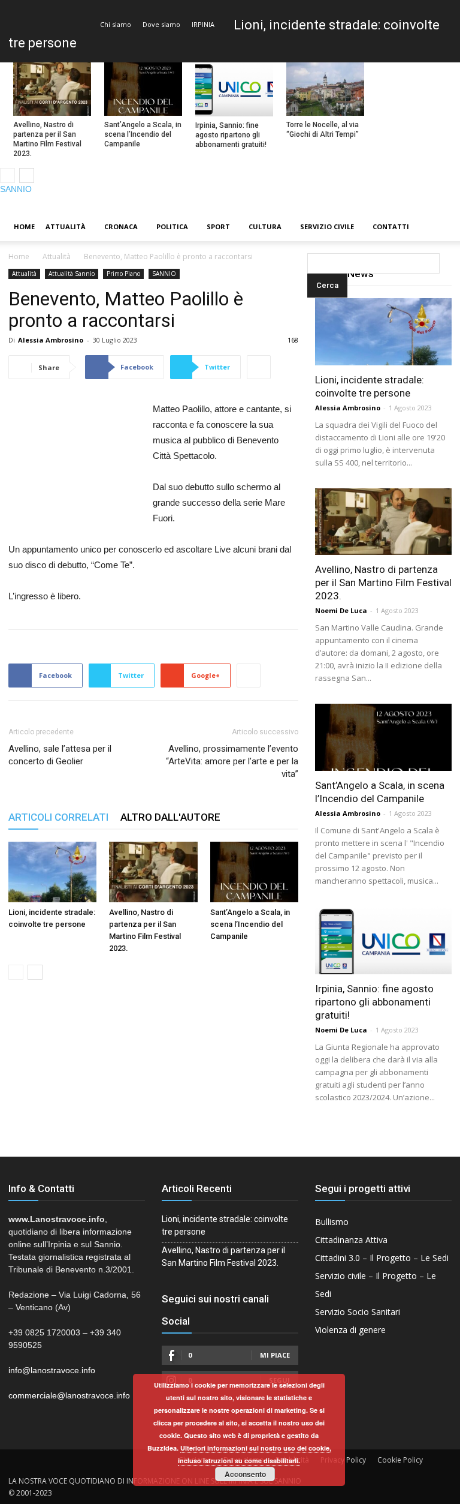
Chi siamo (115, 24)
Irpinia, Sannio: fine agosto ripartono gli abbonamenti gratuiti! (231, 135)
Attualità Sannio (72, 273)
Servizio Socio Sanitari (357, 1311)
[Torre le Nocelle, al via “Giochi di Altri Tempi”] (325, 89)
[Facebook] (410, 204)
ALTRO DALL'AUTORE (170, 817)
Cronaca (121, 226)
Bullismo (332, 1221)
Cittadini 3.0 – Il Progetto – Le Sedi (382, 1257)
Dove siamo (161, 24)
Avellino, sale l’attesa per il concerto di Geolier (59, 755)
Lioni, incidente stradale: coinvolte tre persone (225, 1225)
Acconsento (245, 1474)
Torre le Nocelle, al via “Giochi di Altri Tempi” (322, 130)
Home (24, 226)
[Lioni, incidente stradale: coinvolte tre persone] (52, 872)
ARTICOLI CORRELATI (58, 817)
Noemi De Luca (341, 610)
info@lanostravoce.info (51, 1370)
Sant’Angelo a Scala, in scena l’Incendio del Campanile (142, 134)
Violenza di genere (350, 1329)
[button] (309, 227)
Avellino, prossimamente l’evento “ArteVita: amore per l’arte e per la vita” (232, 761)
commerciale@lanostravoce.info (69, 1395)
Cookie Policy (400, 1460)
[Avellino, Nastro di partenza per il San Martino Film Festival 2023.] (52, 89)
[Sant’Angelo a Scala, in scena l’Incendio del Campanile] (143, 89)
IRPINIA (203, 24)
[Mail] (431, 204)
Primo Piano (123, 273)
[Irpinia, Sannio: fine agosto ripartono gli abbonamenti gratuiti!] (234, 89)
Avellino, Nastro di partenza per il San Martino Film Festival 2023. (47, 139)
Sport (218, 226)
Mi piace (275, 1354)
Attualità (66, 226)
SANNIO (16, 189)
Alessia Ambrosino (50, 339)
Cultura (265, 226)
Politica (172, 226)
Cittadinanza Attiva (351, 1239)
